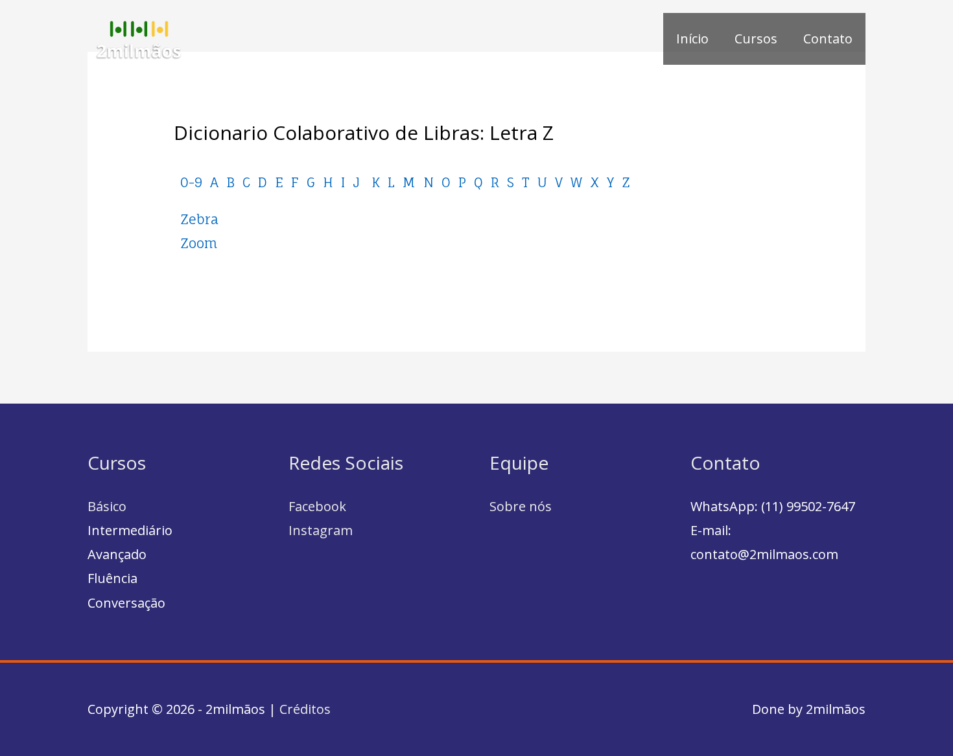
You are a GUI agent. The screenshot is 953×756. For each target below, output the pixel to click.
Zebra (199, 219)
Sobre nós (520, 506)
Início (692, 38)
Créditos (305, 709)
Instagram (320, 530)
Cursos (756, 38)
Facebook (317, 506)
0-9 (191, 182)
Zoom (198, 243)
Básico (107, 506)
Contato (828, 38)
